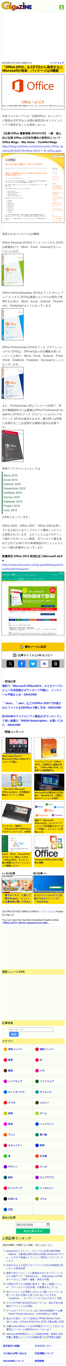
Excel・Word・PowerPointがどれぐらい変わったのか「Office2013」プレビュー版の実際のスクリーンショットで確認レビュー (16, 860)
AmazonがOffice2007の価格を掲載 (48, 861)
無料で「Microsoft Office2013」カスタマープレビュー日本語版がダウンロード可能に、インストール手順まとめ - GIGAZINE (32, 690)
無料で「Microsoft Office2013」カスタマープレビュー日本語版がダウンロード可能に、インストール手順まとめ (49, 826)
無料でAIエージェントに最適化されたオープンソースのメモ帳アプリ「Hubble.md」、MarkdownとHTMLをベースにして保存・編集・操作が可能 (34, 1276)
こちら (48, 1245)
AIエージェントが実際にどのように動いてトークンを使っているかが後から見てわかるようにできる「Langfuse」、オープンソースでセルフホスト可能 (34, 1295)
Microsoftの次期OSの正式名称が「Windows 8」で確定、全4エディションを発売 (49, 795)
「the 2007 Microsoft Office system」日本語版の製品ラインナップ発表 (16, 792)
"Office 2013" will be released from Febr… (25, 922)
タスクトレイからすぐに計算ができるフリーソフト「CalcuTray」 (48, 898)
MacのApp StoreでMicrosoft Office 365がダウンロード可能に (16, 759)
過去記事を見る (33, 1231)
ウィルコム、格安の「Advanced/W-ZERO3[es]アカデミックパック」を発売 (16, 829)
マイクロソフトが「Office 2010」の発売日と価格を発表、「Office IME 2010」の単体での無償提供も (49, 766)
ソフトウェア (57, 62)
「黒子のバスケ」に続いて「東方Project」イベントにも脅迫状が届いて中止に (17, 898)
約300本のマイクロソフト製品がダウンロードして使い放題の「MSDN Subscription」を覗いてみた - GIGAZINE (32, 720)
